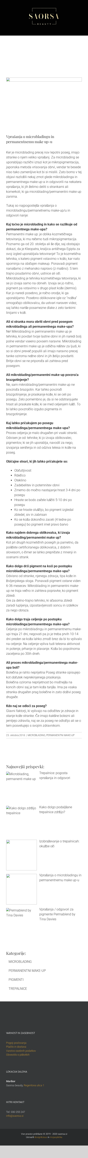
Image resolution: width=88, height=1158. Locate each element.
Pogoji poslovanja (16, 1042)
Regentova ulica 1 (34, 1085)
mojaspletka (56, 1137)
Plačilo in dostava (16, 1046)
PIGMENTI (16, 980)
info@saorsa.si (15, 1115)
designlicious (40, 1137)
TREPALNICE (18, 989)
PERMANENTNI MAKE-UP (60, 735)
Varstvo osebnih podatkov (21, 1050)
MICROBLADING (36, 735)
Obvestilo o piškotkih (17, 1054)
